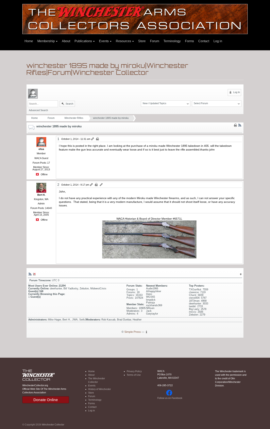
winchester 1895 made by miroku (111, 118)
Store (142, 41)
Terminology (172, 41)
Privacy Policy (134, 371)
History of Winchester (99, 389)
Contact (203, 41)
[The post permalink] (93, 139)
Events (104, 41)
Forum (154, 41)
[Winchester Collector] (135, 18)
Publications (84, 41)
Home (29, 41)
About (66, 41)
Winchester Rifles (73, 118)
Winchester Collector (53, 424)
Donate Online (45, 400)
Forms (189, 41)
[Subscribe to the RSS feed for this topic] (240, 125)
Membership (46, 41)
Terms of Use (134, 375)
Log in (217, 41)
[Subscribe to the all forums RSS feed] (30, 274)
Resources (124, 41)
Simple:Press (132, 331)
